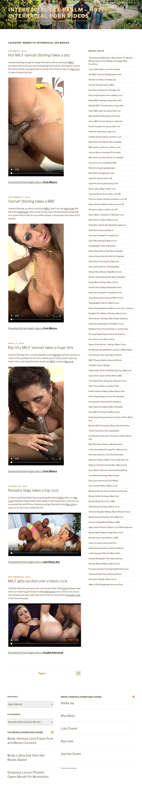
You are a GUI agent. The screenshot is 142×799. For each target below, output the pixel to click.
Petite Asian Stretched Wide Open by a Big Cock (110, 370)
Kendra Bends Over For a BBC (102, 501)
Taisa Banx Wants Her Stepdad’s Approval (107, 225)
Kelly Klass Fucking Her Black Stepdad (105, 407)
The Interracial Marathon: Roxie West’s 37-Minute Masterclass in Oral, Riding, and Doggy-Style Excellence (110, 61)
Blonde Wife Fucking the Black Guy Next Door (109, 425)
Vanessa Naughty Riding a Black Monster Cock (109, 511)
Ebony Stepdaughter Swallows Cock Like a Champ (111, 308)
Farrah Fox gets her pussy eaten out (104, 126)
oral (65, 588)
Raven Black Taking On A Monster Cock (106, 215)
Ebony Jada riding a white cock (102, 189)
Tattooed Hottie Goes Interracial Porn (105, 574)
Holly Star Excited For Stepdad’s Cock (105, 292)
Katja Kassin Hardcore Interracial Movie (106, 548)
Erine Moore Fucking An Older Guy (104, 261)
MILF (71, 62)
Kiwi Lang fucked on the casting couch (106, 95)
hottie (61, 497)
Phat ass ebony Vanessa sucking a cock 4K (108, 199)
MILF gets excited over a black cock (37, 581)
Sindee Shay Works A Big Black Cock (105, 272)
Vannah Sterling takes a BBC (31, 201)
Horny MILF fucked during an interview (106, 121)
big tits (56, 355)
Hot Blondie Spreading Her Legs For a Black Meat (110, 350)
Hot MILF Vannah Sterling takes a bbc (39, 55)
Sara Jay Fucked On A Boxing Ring (104, 266)
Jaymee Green (71, 754)
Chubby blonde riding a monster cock (105, 137)
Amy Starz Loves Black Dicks (102, 339)
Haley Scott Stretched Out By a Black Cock (108, 465)
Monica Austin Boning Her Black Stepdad (107, 277)
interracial (23, 212)
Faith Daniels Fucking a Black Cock (104, 506)
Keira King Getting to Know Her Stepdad (106, 396)
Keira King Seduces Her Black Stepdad (106, 251)
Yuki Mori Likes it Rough (99, 365)
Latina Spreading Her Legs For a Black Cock (108, 449)
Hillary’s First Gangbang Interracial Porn (106, 584)
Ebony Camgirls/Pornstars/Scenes (81, 697)
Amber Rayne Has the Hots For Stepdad (106, 256)
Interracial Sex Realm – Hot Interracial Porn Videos (54, 13)
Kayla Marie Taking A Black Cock (103, 282)
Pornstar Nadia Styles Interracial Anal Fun (107, 334)
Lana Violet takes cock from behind (104, 69)
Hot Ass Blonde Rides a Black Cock (104, 563)
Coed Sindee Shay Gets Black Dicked (105, 355)
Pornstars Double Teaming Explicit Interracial (108, 569)
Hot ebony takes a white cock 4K (103, 209)
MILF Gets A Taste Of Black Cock (103, 220)
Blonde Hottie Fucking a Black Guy (104, 496)
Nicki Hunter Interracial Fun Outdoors (105, 401)
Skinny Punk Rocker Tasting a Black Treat (107, 344)
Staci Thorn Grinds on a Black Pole (104, 386)
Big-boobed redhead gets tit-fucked (104, 116)
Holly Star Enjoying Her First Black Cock (106, 324)
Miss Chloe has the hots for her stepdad (106, 157)
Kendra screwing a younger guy (102, 79)
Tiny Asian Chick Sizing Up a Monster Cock (107, 381)
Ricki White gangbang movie (101, 173)
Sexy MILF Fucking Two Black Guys (104, 412)
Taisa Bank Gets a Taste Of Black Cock (106, 298)
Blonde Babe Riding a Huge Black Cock (106, 532)
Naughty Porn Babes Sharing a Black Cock (107, 313)
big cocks (69, 208)
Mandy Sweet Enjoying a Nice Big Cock (106, 517)
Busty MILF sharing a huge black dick (105, 100)
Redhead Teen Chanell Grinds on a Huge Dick (108, 329)
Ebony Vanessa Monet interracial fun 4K (106, 204)
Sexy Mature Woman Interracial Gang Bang (108, 470)
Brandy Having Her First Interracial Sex (106, 558)
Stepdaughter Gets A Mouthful (102, 246)
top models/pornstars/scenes (25, 732)
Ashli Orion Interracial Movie (101, 230)
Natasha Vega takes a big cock (33, 490)
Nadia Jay (67, 703)
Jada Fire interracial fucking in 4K (103, 183)
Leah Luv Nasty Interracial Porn (102, 543)
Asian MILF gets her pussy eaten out (105, 111)
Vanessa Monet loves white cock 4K (105, 194)
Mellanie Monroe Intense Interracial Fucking (108, 491)
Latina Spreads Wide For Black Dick (104, 553)
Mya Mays (68, 715)
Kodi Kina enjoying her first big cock (104, 90)
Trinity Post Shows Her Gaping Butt (104, 431)
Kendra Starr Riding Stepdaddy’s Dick (105, 287)
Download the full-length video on (32, 182)
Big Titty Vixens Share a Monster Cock (106, 444)
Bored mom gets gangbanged (102, 168)
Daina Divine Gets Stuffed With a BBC (105, 375)
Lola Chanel (69, 728)
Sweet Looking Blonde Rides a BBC (104, 522)
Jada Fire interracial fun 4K (100, 178)
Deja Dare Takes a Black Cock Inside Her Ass (108, 460)
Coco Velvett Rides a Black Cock (103, 486)
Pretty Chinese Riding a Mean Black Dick (107, 391)
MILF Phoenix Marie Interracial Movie (105, 360)
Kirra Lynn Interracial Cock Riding (103, 480)
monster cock (73, 595)
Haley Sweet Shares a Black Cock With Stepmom (111, 527)
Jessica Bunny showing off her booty (105, 152)
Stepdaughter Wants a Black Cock (104, 303)
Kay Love (67, 741)
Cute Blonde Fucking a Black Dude (104, 475)
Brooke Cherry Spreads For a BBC (104, 537)
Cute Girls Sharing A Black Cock (103, 240)
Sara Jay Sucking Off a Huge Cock (104, 235)
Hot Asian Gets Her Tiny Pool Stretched (106, 454)
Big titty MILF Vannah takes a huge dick (40, 347)
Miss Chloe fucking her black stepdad (105, 142)
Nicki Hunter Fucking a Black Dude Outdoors (108, 318)
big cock (75, 69)
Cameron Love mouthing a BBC (103, 163)
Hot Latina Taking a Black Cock (102, 579)
